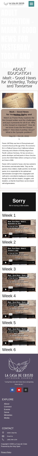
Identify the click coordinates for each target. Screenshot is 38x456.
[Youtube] (19, 390)
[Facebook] (12, 390)
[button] (31, 4)
